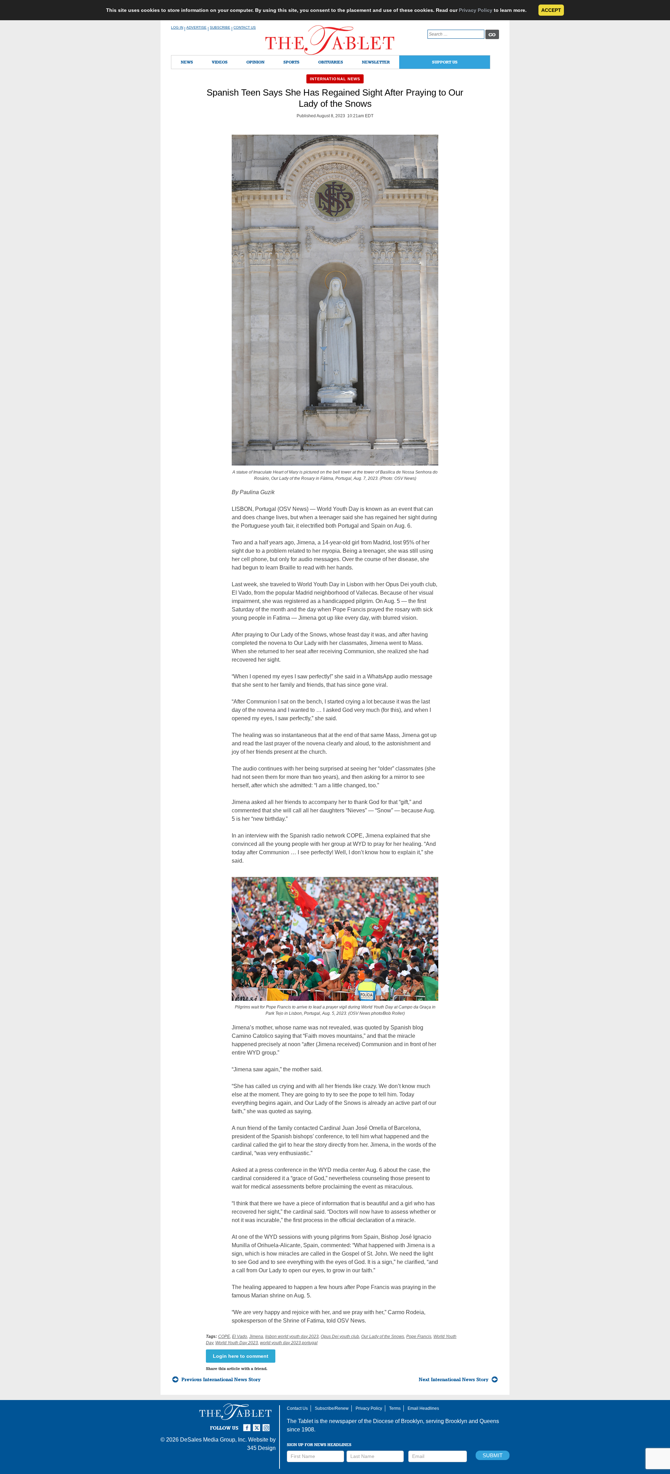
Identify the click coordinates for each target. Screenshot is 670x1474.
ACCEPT (551, 10)
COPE (224, 1336)
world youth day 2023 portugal (289, 1342)
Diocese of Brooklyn (398, 1421)
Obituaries (330, 62)
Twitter (257, 1424)
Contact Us (244, 27)
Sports (291, 62)
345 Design (261, 1448)
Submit (492, 1455)
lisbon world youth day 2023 (292, 1336)
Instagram (267, 1424)
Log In (177, 27)
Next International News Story (454, 1379)
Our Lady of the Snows (382, 1336)
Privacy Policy (475, 10)
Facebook (248, 1424)
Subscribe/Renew (332, 1408)
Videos (220, 62)
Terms (395, 1408)
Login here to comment (240, 1356)
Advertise (196, 27)
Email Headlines (423, 1408)
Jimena (256, 1336)
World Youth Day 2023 (236, 1342)
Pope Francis (418, 1336)
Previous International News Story (221, 1379)
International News (335, 79)
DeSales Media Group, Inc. (213, 1440)
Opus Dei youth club (340, 1336)
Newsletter (376, 62)
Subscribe (220, 27)
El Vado (239, 1336)
